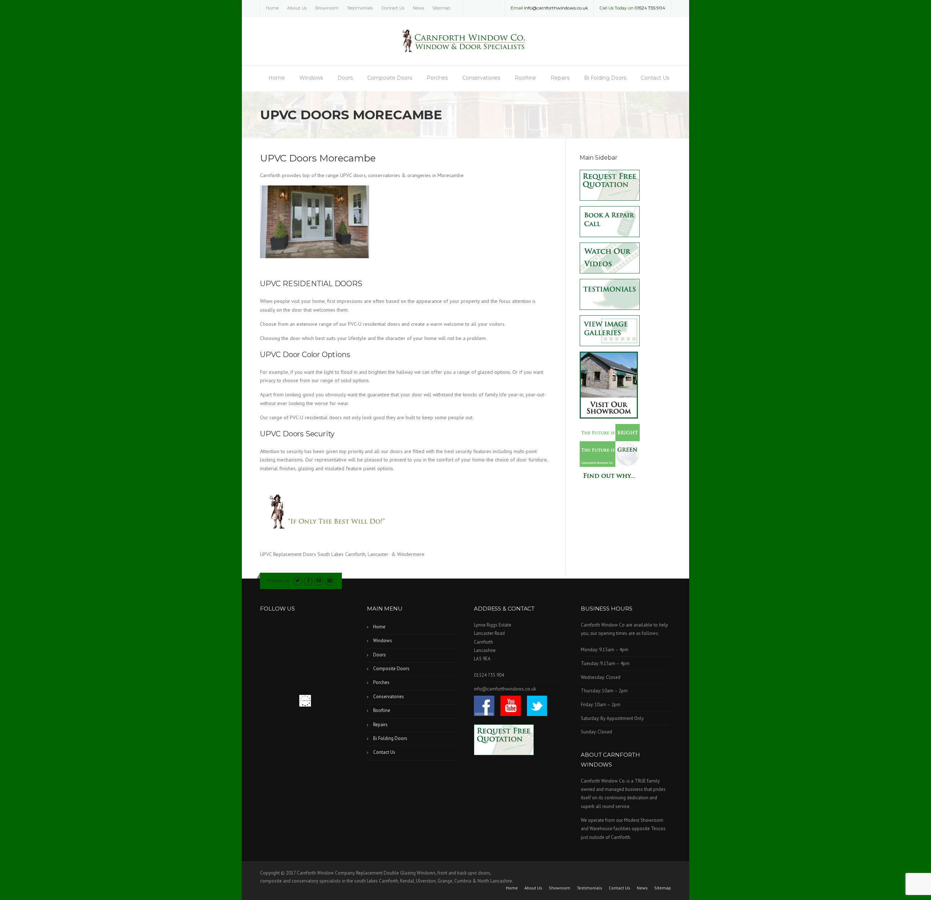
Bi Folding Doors (605, 78)
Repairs (560, 78)
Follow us (278, 580)
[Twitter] (297, 580)
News (418, 8)
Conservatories (481, 78)
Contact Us (392, 8)
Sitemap (441, 8)
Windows (311, 78)
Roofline (525, 78)
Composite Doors (389, 78)
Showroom (327, 8)
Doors (345, 78)
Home (272, 8)
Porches (437, 78)
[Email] (329, 580)
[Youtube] (319, 580)
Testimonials (360, 8)
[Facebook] (308, 580)
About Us (297, 8)
